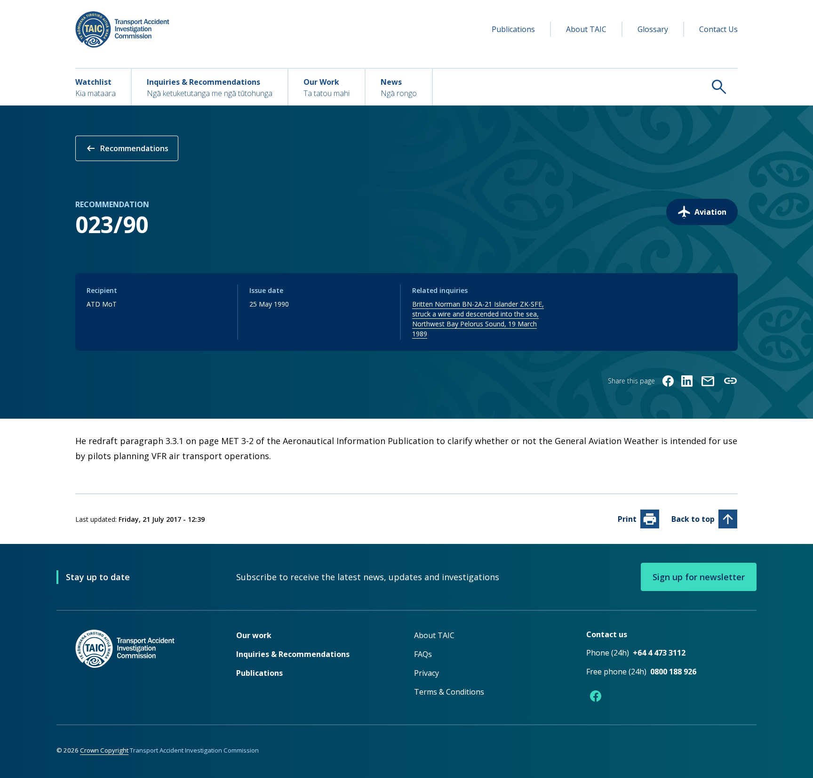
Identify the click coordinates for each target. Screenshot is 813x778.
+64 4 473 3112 (659, 653)
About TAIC (586, 29)
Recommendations (126, 148)
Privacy (426, 673)
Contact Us (718, 29)
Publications (513, 29)
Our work (253, 635)
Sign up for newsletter (699, 577)
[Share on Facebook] (668, 381)
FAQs (423, 654)
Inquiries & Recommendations (293, 654)
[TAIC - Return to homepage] (141, 667)
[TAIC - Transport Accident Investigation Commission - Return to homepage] (122, 29)
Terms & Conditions (449, 692)
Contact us (606, 634)
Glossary (653, 29)
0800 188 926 (673, 671)
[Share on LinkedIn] (687, 381)
